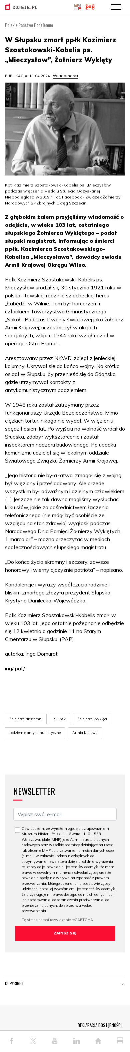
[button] (123, 984)
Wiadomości (65, 75)
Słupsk (60, 719)
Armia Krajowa (85, 732)
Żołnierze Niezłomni (25, 719)
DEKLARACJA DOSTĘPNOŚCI (100, 1025)
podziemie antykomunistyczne (35, 732)
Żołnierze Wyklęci (92, 719)
